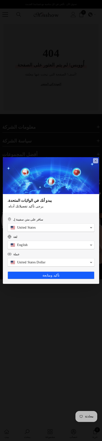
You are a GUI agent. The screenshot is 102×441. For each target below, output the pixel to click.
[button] (51, 227)
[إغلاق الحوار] (95, 160)
